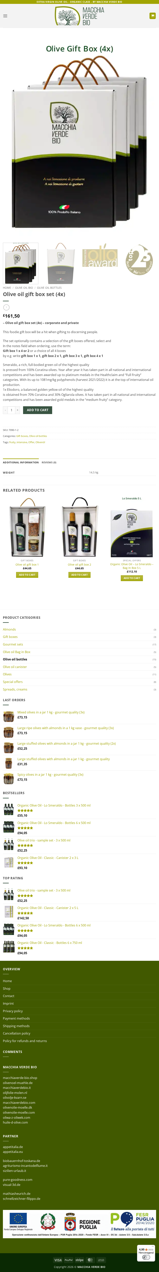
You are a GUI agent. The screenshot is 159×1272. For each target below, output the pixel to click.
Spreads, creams (15, 689)
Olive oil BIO (24, 287)
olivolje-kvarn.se (14, 1097)
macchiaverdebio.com (19, 1102)
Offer (31, 442)
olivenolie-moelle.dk (17, 1107)
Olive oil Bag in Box (16, 652)
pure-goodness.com (17, 1180)
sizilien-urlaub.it (14, 1171)
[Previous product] (6, 307)
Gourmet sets (13, 644)
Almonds (9, 629)
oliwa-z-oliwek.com (16, 1117)
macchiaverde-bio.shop (20, 1078)
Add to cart (37, 410)
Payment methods (16, 1018)
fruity (12, 442)
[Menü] (152, 1247)
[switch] (146, 1257)
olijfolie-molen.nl (15, 1093)
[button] (5, 16)
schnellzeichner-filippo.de (21, 1199)
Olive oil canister (15, 667)
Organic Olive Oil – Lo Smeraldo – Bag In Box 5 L (131, 566)
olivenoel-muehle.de (18, 1083)
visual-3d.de (11, 1185)
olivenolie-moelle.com (19, 1112)
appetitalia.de (13, 1147)
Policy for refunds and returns (25, 1041)
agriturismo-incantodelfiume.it (25, 1166)
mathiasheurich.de (16, 1193)
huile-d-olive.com (15, 1122)
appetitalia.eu (13, 1152)
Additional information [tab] (21, 462)
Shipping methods (16, 1026)
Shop (6, 988)
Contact (8, 996)
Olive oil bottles (49, 287)
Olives (7, 674)
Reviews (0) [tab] (49, 462)
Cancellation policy (16, 1033)
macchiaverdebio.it (17, 1088)
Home (7, 287)
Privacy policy (13, 1011)
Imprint (8, 1003)
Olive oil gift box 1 (27, 564)
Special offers (13, 682)
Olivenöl (40, 442)
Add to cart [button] (27, 574)
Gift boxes (22, 436)
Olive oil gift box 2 (79, 564)
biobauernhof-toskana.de (21, 1161)
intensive (22, 442)
